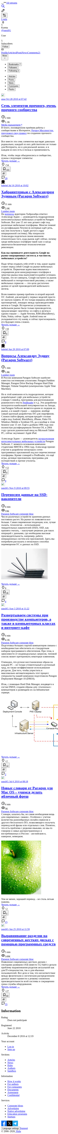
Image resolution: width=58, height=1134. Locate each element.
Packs (11, 89)
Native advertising (16, 1111)
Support (24, 1128)
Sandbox (11, 1071)
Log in (10, 1046)
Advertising (13, 1108)
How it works (14, 1081)
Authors (11, 1068)
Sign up (11, 1049)
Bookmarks (15, 64)
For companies (14, 1087)
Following (14, 71)
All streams (11, 3)
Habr (18, 1131)
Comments (33, 52)
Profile (4, 52)
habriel (4, 185)
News (24, 52)
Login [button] (4, 19)
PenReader (28, 402)
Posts (19, 52)
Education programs (17, 1114)
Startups (11, 1116)
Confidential (13, 1095)
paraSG (5, 488)
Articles (12, 52)
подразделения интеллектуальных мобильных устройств (27, 440)
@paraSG (6, 30)
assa (3, 99)
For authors (13, 1084)
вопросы (9, 214)
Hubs (10, 1065)
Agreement (12, 1092)
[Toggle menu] (2, 3)
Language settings (10, 1128)
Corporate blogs (15, 1105)
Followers (13, 67)
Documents (13, 1089)
